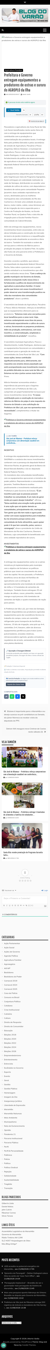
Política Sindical (11, 1167)
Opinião (7, 1130)
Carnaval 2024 (10, 985)
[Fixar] (12, 905)
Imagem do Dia (10, 1097)
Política (7, 1163)
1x (24, 110)
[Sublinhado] (9, 905)
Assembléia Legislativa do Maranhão (18, 1231)
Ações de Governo (12, 952)
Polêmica (8, 1155)
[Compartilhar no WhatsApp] (12, 696)
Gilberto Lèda (8, 1203)
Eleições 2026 (10, 1051)
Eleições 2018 (10, 1035)
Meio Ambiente (10, 1117)
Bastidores (8, 972)
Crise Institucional (11, 1010)
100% (36, 115)
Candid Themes (29, 1345)
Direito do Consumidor (13, 1026)
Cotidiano (8, 1005)
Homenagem (9, 1093)
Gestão (7, 1084)
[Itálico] (6, 905)
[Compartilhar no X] (23, 696)
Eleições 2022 (10, 1043)
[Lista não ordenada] (18, 905)
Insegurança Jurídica (13, 1101)
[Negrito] (4, 905)
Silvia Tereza (7, 1216)
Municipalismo (10, 1122)
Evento (7, 1076)
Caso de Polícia (10, 993)
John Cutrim (7, 1209)
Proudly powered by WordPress (17, 1342)
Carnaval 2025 (10, 989)
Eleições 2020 (10, 1039)
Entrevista (8, 1064)
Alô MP (7, 968)
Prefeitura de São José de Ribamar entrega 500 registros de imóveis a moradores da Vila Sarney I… (25, 1305)
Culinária (8, 1014)
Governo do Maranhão (11, 1234)
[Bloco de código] (23, 905)
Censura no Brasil (11, 997)
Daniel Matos (7, 1206)
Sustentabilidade (11, 1180)
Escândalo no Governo (13, 1068)
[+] (32, 905)
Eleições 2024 (10, 1047)
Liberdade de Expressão (14, 1105)
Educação (8, 1030)
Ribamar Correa (9, 1213)
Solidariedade (10, 1176)
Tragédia (8, 1184)
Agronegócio (9, 964)
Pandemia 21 (10, 1134)
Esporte (7, 1072)
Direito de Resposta (12, 1022)
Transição (8, 1188)
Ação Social (9, 947)
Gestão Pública (10, 1088)
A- (30, 114)
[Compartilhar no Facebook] (17, 696)
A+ (42, 114)
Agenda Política (11, 956)
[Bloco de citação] (20, 905)
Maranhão (8, 1109)
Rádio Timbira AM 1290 (12, 1237)
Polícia (7, 1159)
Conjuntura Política (12, 1001)
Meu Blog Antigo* (9, 1244)
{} (29, 905)
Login (45, 890)
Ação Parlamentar (12, 943)
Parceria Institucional (13, 1138)
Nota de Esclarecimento (14, 1126)
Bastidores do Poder (13, 976)
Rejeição (8, 1171)
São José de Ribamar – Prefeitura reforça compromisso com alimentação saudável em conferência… (22, 441)
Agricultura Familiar (13, 70)
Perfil (6, 1147)
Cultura (7, 1018)
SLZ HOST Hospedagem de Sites (16, 1240)
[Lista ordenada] (15, 905)
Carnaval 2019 (10, 981)
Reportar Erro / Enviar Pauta (15, 684)
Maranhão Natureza (13, 1113)
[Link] (26, 905)
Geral (6, 1080)
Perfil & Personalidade (13, 1151)
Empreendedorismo (12, 1055)
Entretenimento (10, 1059)
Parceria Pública (11, 1142)
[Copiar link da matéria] (6, 696)
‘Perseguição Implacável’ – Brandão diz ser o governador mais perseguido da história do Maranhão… (23, 1285)
